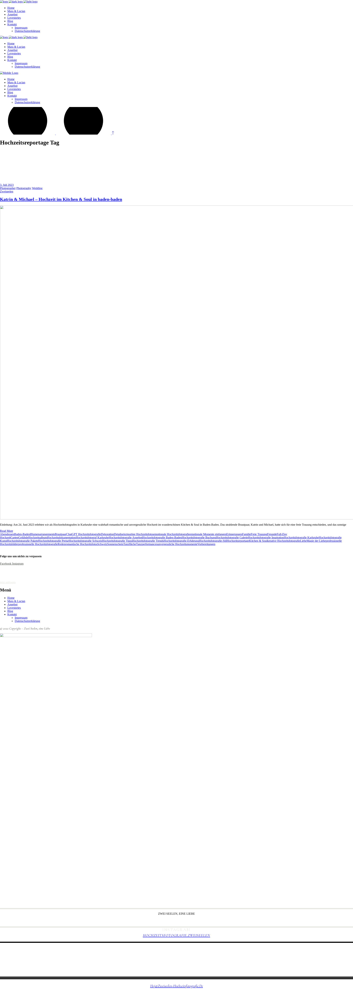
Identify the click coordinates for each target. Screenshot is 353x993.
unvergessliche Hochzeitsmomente (177, 544)
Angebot (12, 604)
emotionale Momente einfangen (208, 534)
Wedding (37, 188)
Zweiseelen (6, 191)
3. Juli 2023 (7, 184)
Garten (14, 537)
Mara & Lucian (16, 601)
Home (11, 597)
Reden (61, 544)
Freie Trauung (259, 534)
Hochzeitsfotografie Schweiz (85, 540)
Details (118, 534)
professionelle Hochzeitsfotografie (38, 544)
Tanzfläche (129, 544)
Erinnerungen (234, 534)
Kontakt (12, 614)
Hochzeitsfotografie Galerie (232, 537)
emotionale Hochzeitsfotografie (172, 534)
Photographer (8, 188)
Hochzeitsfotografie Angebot (125, 537)
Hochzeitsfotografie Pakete (22, 540)
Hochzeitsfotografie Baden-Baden (162, 537)
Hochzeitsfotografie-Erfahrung (181, 540)
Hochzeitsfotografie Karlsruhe (301, 537)
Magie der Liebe (316, 540)
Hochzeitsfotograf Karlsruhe (92, 537)
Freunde (272, 534)
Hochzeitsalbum (37, 537)
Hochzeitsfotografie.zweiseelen (176, 935)
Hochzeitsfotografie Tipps (117, 540)
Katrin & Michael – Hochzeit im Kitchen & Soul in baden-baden (61, 199)
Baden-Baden (22, 534)
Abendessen (7, 534)
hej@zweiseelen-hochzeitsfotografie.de (176, 986)
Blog (10, 611)
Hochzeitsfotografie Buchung (199, 537)
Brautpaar (60, 534)
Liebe (303, 540)
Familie (246, 534)
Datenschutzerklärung (27, 621)
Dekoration (107, 534)
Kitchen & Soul (258, 540)
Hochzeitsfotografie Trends (148, 540)
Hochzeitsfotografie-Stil (213, 540)
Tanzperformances (146, 544)
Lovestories (14, 607)
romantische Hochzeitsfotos (81, 544)
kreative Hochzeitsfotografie (283, 540)
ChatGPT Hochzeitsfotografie (83, 534)
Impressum (21, 617)
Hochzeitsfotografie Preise (53, 540)
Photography (23, 188)
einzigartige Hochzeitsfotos (138, 534)
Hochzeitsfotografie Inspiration (266, 537)
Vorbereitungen (206, 544)
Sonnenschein (115, 544)
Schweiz (102, 544)
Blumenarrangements (42, 534)
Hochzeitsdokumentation (61, 537)
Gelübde (23, 537)
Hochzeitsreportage (238, 540)
